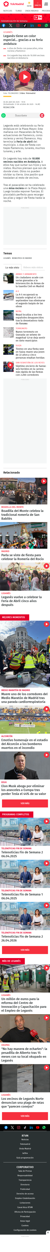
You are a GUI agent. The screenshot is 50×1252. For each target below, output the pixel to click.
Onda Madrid (32, 11)
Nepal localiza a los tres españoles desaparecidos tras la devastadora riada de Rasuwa (8, 315)
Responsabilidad (25, 1176)
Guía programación (25, 1158)
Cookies (25, 1226)
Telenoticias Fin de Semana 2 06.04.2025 (25, 832)
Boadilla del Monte (12, 507)
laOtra (25, 1153)
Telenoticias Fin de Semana (16, 848)
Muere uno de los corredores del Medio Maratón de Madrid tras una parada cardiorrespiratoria (25, 654)
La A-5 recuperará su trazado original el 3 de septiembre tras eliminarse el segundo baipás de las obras (8, 295)
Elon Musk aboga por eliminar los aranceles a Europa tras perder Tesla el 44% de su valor (25, 765)
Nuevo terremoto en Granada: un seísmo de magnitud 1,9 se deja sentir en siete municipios (8, 332)
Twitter (10, 25)
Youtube (39, 25)
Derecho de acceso (25, 1194)
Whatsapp (46, 25)
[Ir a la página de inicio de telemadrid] (13, 4)
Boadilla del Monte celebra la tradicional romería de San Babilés (23, 491)
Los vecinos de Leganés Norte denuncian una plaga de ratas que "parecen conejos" (25, 1078)
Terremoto (21, 328)
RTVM (25, 1135)
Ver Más (25, 803)
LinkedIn (32, 25)
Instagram (17, 25)
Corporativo (25, 1167)
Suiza (18, 345)
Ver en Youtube (37, 1127)
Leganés (7, 32)
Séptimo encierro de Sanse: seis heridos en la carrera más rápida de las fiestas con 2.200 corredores (8, 366)
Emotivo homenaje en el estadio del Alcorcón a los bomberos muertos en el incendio (25, 719)
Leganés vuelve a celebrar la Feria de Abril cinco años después (25, 576)
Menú (46, 4)
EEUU (4, 782)
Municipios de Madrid (22, 258)
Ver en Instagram (18, 1127)
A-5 (17, 291)
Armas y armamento (26, 274)
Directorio (25, 1185)
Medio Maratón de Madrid (15, 690)
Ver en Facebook (6, 1128)
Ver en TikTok (25, 1128)
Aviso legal (25, 1221)
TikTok (25, 25)
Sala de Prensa (25, 1171)
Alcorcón (6, 736)
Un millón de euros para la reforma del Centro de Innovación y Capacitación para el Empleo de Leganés (25, 978)
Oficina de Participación (25, 1212)
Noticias (7, 11)
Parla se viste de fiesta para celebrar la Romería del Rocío (23, 535)
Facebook (3, 25)
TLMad (18, 11)
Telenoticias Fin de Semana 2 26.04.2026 (25, 916)
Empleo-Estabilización (25, 1198)
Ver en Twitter (12, 1128)
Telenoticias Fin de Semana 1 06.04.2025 (25, 874)
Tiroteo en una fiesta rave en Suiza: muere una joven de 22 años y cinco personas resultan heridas (8, 349)
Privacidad (25, 1216)
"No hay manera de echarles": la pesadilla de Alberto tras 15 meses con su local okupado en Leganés (25, 1028)
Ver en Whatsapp (44, 1127)
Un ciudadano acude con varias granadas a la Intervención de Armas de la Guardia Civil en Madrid (8, 278)
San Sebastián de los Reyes (30, 363)
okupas (5, 1045)
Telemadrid (25, 1144)
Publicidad (25, 1189)
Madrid (5, 551)
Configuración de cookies (25, 1230)
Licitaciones (25, 1203)
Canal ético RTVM (25, 1207)
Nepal (19, 311)
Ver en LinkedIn (31, 1127)
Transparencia (25, 1180)
